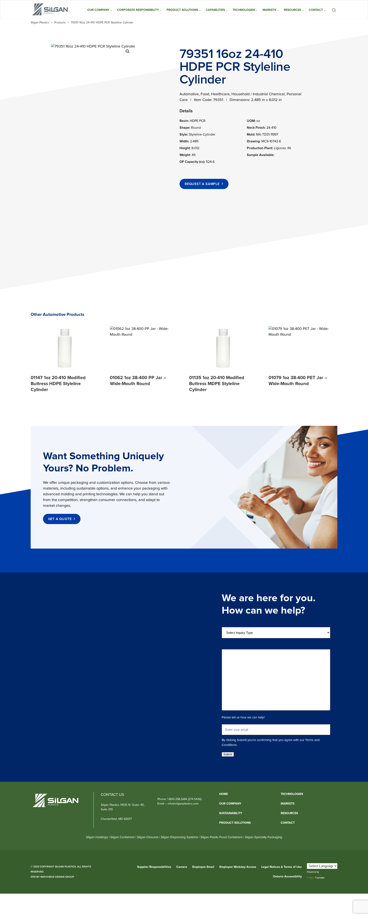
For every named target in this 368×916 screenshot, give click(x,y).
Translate (320, 877)
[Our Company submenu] (111, 10)
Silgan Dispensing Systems (180, 837)
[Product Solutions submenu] (200, 10)
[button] (127, 51)
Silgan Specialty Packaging (263, 837)
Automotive (189, 94)
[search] (334, 10)
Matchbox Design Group (57, 877)
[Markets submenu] (278, 10)
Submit (227, 754)
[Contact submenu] (324, 10)
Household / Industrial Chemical (258, 94)
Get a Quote (60, 519)
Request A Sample (202, 184)
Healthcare (220, 94)
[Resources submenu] (303, 10)
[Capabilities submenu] (226, 10)
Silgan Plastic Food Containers (221, 837)
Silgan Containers (122, 837)
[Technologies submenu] (256, 10)
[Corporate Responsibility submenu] (160, 10)
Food (205, 94)
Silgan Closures (147, 837)
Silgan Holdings (97, 837)
